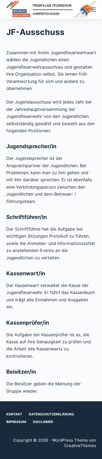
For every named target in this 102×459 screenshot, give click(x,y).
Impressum (16, 422)
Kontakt (14, 414)
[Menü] (93, 9)
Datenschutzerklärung (51, 414)
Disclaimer (43, 422)
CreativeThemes (80, 445)
